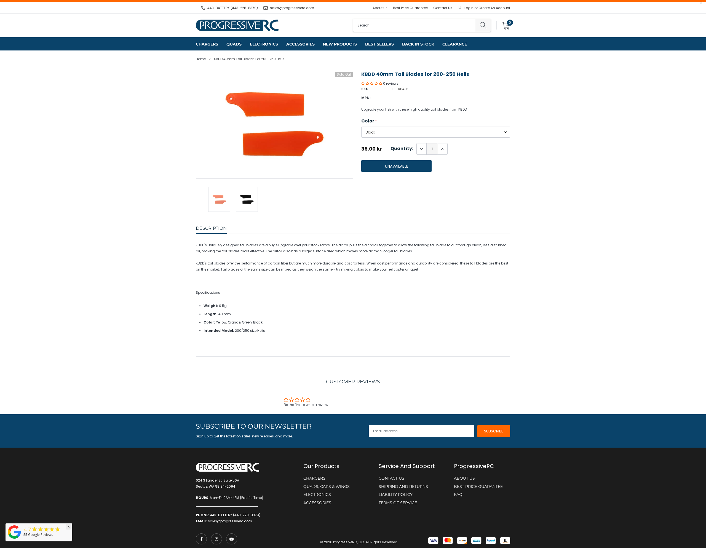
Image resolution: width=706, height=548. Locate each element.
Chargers (207, 44)
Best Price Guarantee (410, 8)
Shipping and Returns (403, 486)
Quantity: (402, 149)
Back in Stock (418, 44)
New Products (340, 44)
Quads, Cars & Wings (326, 486)
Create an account (494, 8)
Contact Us (442, 8)
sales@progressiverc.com (292, 8)
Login (469, 8)
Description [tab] (211, 228)
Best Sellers (379, 44)
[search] (483, 25)
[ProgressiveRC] (14, 539)
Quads (234, 44)
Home (201, 59)
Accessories (300, 44)
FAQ (458, 494)
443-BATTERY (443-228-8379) (232, 8)
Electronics (264, 44)
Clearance (454, 44)
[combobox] (414, 25)
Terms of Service (398, 502)
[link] (201, 538)
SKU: (365, 89)
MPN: (366, 97)
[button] (372, 83)
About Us (380, 8)
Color (368, 121)
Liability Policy (396, 494)
